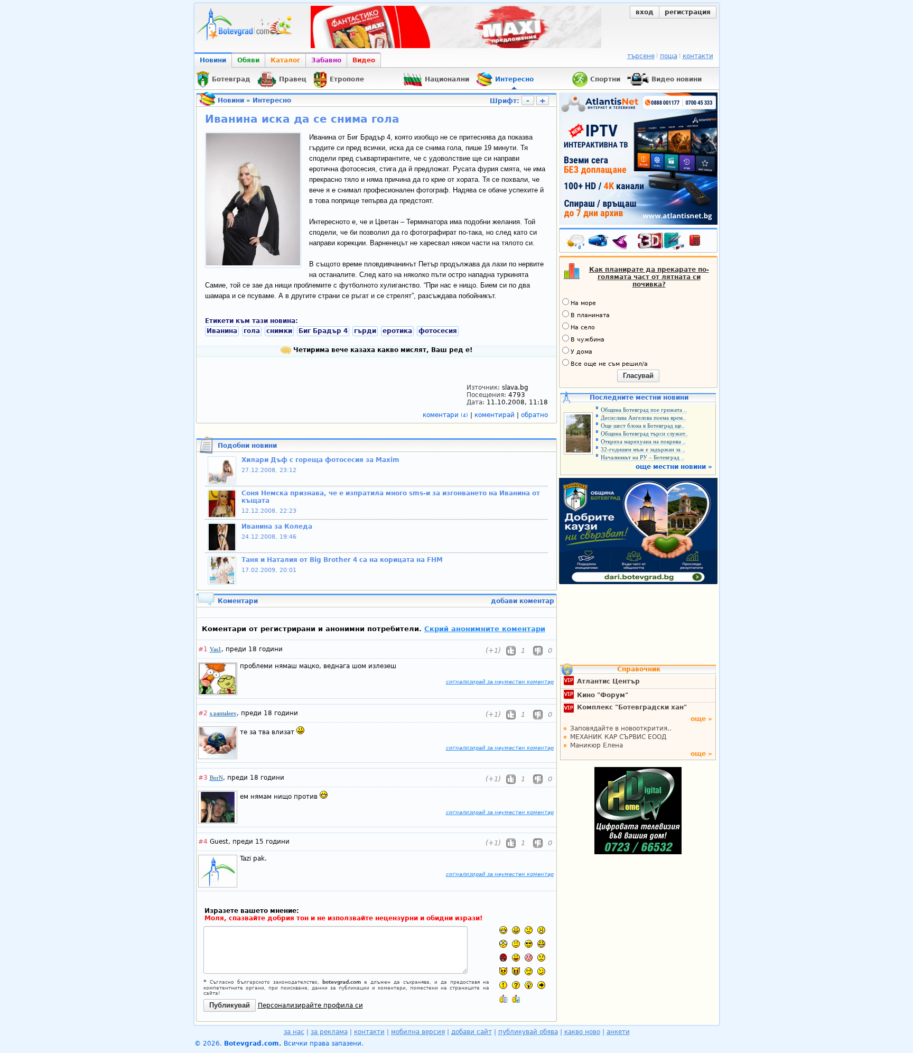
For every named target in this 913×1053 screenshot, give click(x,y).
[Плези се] (516, 958)
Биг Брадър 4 (323, 331)
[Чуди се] (529, 971)
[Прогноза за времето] (575, 243)
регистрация (688, 12)
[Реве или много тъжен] (541, 958)
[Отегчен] (529, 958)
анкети (618, 1032)
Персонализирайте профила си (310, 1005)
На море (583, 303)
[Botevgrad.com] (503, 999)
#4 (203, 841)
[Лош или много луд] (503, 971)
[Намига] (541, 971)
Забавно (326, 60)
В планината (590, 315)
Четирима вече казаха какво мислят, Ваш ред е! (381, 350)
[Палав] (516, 971)
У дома (581, 351)
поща (668, 56)
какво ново (582, 1032)
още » (701, 719)
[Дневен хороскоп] (622, 243)
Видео (363, 60)
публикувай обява (528, 1032)
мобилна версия (418, 1032)
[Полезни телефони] (700, 243)
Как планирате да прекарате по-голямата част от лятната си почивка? (649, 277)
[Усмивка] (516, 930)
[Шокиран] (503, 944)
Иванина (222, 331)
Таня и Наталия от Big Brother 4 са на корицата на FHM (342, 560)
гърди (365, 331)
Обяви (248, 60)
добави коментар (522, 601)
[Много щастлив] (503, 930)
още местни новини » (674, 466)
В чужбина (587, 339)
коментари (445, 415)
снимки (279, 331)
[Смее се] (541, 944)
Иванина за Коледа (276, 526)
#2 (203, 713)
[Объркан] (516, 944)
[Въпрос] (516, 985)
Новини (213, 60)
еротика (397, 331)
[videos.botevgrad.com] (516, 999)
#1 (203, 649)
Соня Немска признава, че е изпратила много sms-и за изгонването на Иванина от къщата (390, 496)
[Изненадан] (541, 930)
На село (583, 327)
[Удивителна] (503, 985)
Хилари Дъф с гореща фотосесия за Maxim (320, 460)
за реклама (329, 1032)
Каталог (285, 60)
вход (645, 12)
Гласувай (638, 376)
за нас (294, 1032)
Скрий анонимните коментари (484, 629)
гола (252, 331)
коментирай (495, 415)
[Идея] (529, 985)
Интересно (272, 100)
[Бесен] (503, 958)
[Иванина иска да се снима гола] (253, 263)
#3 (203, 777)
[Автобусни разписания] (599, 243)
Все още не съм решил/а (609, 364)
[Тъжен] (529, 930)
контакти (698, 56)
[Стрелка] (541, 985)
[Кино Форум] (661, 241)
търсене (641, 56)
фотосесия (437, 331)
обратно (534, 415)
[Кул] (529, 944)
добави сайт (471, 1032)
